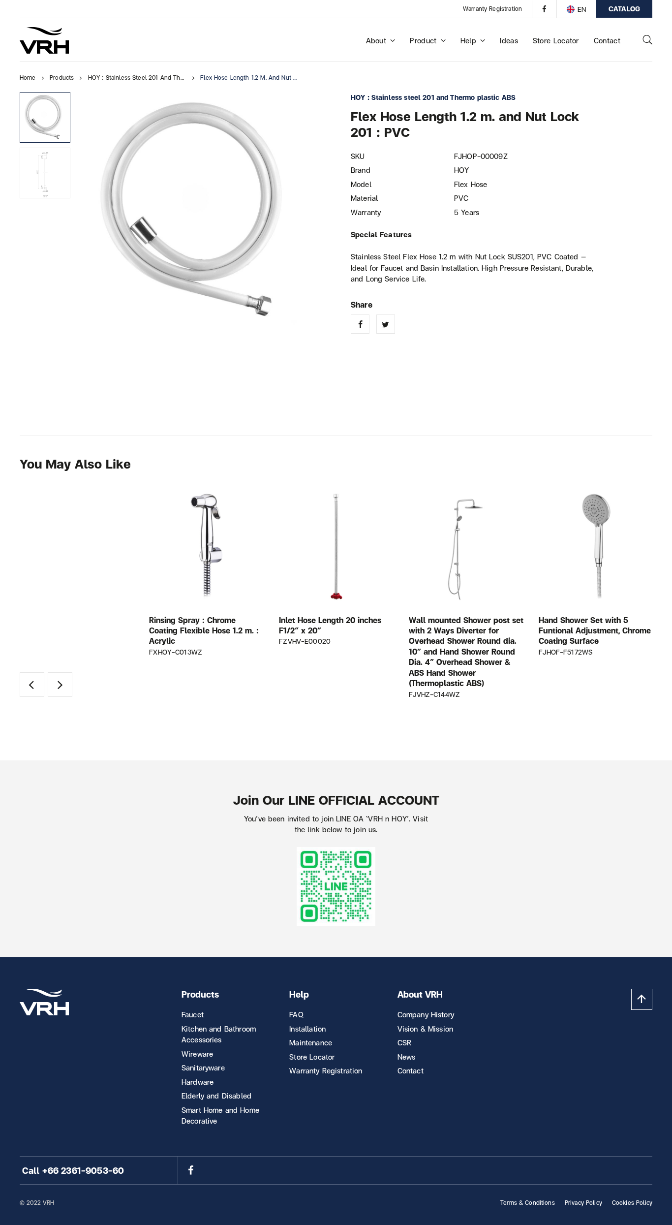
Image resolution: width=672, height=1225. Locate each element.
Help (468, 40)
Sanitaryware (203, 1067)
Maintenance (310, 1042)
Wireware (197, 1053)
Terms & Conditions (527, 1202)
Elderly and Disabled (216, 1095)
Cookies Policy (632, 1202)
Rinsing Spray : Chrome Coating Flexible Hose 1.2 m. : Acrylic (204, 630)
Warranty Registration (492, 8)
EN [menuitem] (582, 9)
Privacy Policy (583, 1202)
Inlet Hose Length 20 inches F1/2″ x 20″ (330, 625)
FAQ (296, 1014)
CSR (404, 1042)
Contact (607, 40)
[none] (576, 9)
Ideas (509, 40)
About (376, 40)
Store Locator (556, 40)
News (406, 1056)
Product (423, 40)
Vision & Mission (425, 1028)
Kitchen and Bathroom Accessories (219, 1034)
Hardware (198, 1081)
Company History (425, 1014)
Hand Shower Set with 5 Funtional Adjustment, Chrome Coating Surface (595, 630)
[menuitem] (576, 9)
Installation (307, 1028)
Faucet (193, 1014)
